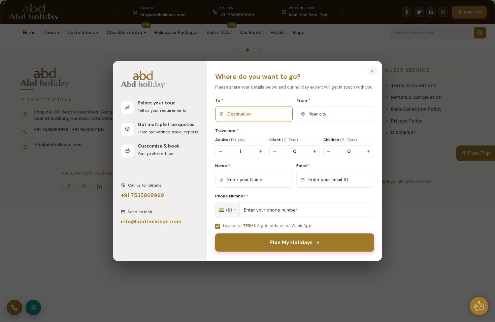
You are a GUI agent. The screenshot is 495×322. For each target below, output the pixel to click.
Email (303, 165)
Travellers (226, 130)
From (303, 100)
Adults (230, 139)
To (219, 100)
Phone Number (231, 196)
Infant (283, 139)
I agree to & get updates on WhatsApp (267, 225)
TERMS (249, 225)
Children (340, 139)
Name (222, 165)
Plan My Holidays (290, 242)
